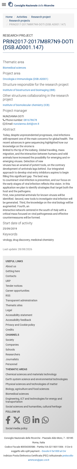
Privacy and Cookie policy (20, 324)
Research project (41, 16)
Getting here (13, 271)
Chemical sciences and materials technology (31, 374)
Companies (12, 344)
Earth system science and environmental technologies (37, 379)
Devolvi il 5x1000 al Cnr (54, 451)
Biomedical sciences (14, 67)
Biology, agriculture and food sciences (27, 388)
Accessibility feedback (18, 319)
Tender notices (14, 285)
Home (9, 16)
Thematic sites (14, 305)
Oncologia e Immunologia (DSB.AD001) (25, 78)
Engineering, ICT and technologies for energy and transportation (34, 400)
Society (10, 339)
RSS (8, 295)
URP (8, 280)
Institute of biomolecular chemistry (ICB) (26, 105)
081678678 (30, 120)
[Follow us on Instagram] (27, 420)
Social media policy (16, 428)
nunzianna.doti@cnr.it (26, 123)
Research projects (19, 20)
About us (11, 266)
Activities (22, 16)
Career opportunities (17, 290)
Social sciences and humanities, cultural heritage (33, 406)
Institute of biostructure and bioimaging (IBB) (29, 90)
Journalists (12, 359)
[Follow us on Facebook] (8, 420)
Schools (10, 349)
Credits (10, 329)
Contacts (11, 276)
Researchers (13, 354)
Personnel (11, 364)
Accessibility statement (19, 315)
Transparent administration (21, 300)
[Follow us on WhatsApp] (45, 420)
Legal (9, 310)
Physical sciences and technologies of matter (32, 384)
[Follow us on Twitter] (17, 420)
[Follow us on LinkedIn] (36, 420)
